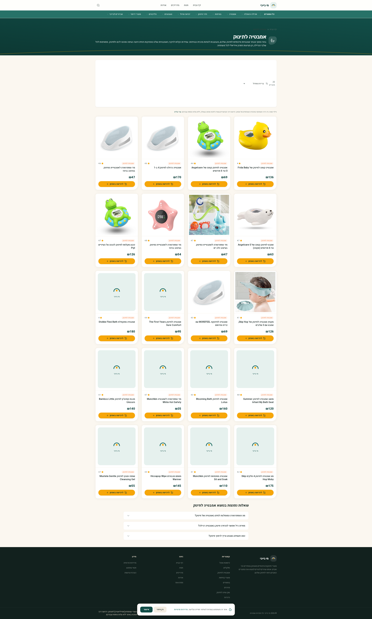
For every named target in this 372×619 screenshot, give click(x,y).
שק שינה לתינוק (223, 592)
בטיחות (218, 14)
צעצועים (168, 14)
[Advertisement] (170, 83)
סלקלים (226, 567)
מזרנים (227, 587)
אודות (163, 5)
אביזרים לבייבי (116, 14)
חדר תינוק (202, 14)
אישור (146, 609)
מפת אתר (179, 582)
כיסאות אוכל (224, 562)
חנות (186, 5)
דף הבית (197, 5)
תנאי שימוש (131, 567)
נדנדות (227, 597)
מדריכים (175, 5)
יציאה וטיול (185, 14)
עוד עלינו (177, 112)
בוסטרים (226, 582)
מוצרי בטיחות (224, 577)
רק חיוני (160, 609)
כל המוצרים (269, 14)
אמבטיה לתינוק (266, 163)
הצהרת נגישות (130, 572)
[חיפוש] (98, 5)
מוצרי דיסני (136, 14)
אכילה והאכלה (250, 14)
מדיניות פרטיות (130, 562)
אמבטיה (232, 14)
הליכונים (153, 14)
